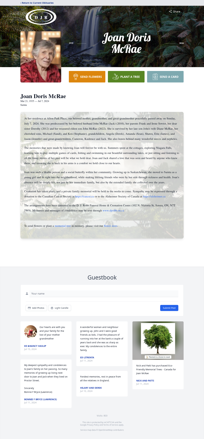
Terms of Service (110, 424)
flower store (110, 226)
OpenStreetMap (105, 430)
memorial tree (63, 226)
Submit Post (169, 307)
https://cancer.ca (84, 196)
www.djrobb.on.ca (113, 210)
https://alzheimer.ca (154, 196)
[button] (158, 340)
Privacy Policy (93, 424)
